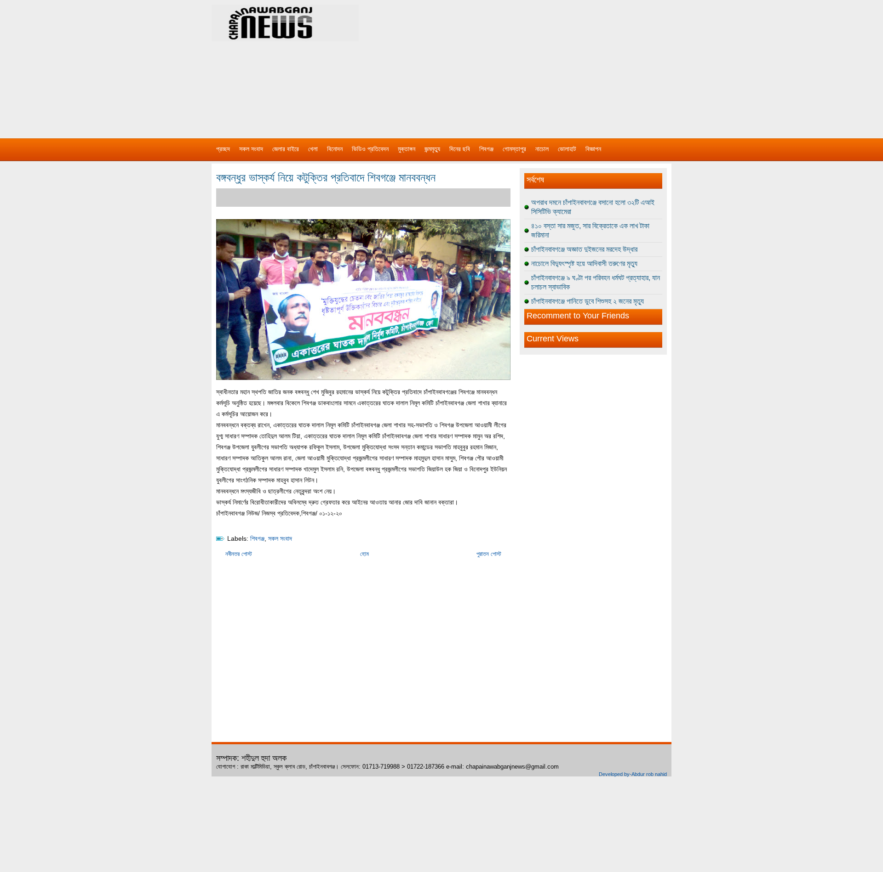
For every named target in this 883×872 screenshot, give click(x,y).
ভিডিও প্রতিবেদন (370, 149)
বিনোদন (335, 149)
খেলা (313, 149)
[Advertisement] (538, 64)
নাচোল (542, 149)
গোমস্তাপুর (514, 149)
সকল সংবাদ (251, 149)
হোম (364, 553)
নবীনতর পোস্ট (238, 553)
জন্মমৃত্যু (432, 149)
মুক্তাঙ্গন (406, 149)
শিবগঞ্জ (486, 149)
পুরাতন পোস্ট (488, 553)
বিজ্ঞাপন (593, 149)
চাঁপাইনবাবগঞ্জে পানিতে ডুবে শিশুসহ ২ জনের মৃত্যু (587, 301)
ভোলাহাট (567, 149)
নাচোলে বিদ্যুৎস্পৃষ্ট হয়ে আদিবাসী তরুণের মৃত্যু (584, 263)
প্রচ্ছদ (223, 149)
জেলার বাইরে (285, 149)
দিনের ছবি (459, 149)
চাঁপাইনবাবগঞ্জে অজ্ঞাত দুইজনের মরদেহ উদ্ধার (584, 249)
